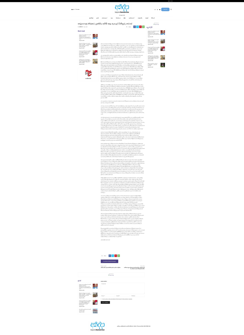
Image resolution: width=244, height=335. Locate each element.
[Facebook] (155, 10)
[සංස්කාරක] (88, 73)
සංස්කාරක (81, 26)
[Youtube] (160, 10)
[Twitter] (157, 10)
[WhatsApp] (143, 27)
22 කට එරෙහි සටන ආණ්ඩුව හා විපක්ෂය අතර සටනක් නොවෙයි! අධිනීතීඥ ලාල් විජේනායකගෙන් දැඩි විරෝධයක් (85, 53)
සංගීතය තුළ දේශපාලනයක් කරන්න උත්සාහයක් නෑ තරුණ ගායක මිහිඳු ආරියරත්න (134, 268)
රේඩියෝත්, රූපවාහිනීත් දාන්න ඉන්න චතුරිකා (110, 267)
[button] (171, 9)
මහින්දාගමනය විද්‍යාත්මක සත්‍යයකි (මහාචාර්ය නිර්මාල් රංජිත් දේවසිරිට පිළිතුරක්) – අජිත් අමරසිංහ (85, 61)
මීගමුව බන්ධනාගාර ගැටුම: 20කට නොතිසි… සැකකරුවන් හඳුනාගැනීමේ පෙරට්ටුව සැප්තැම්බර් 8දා (85, 45)
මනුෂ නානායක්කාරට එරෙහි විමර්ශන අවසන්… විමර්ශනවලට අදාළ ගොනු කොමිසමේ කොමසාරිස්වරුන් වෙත (85, 37)
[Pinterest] (140, 27)
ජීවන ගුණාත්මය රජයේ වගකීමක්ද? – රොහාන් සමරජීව (152, 64)
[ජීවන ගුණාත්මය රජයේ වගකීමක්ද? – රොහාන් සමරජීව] (163, 65)
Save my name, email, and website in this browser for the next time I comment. (117, 299)
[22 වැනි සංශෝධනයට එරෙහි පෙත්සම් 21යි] (95, 311)
